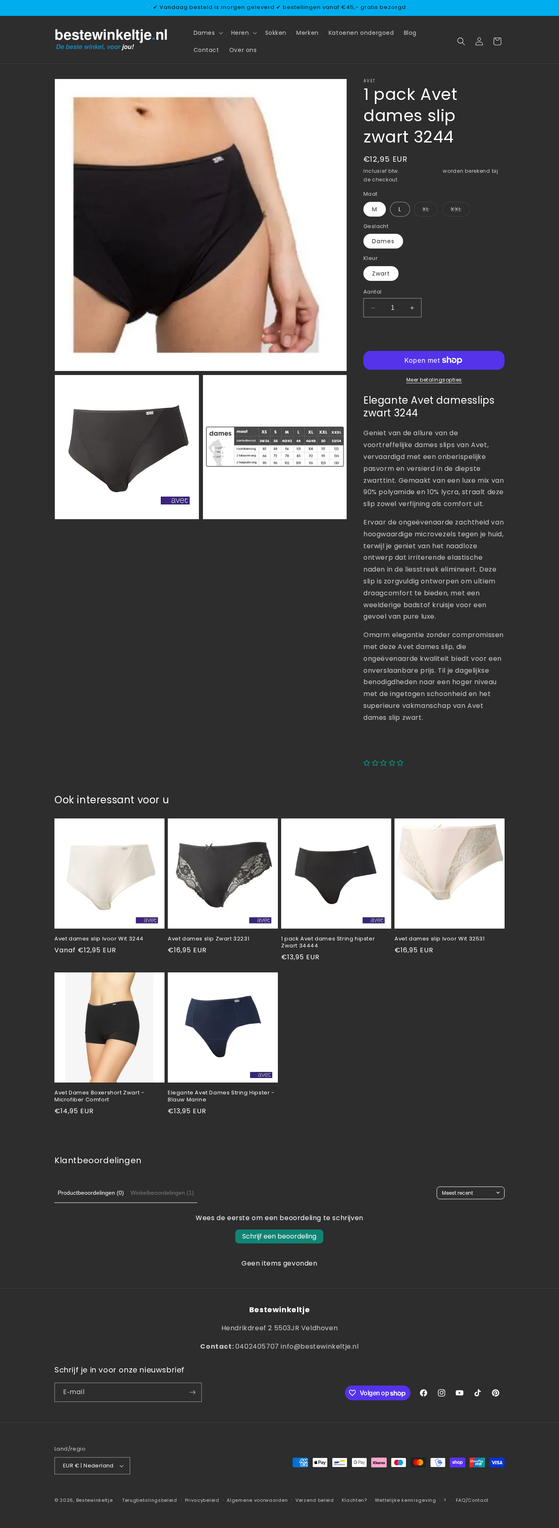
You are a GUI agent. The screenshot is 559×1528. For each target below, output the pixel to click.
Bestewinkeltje (94, 1500)
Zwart (381, 273)
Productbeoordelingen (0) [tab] (91, 1192)
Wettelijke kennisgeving (405, 1500)
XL (430, 211)
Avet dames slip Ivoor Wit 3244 (99, 939)
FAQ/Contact (472, 1500)
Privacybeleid (202, 1500)
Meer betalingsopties (434, 379)
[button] (207, 32)
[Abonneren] (192, 1392)
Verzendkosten (421, 170)
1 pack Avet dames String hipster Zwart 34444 (328, 942)
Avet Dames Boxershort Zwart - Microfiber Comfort (99, 1096)
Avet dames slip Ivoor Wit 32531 (439, 939)
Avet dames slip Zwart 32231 (208, 939)
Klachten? (354, 1500)
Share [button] (381, 743)
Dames (383, 241)
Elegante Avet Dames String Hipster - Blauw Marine (221, 1096)
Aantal (372, 292)
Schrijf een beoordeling (279, 1236)
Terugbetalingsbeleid (149, 1500)
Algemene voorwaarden (257, 1500)
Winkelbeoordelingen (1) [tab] (162, 1192)
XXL (460, 211)
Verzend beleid (314, 1500)
